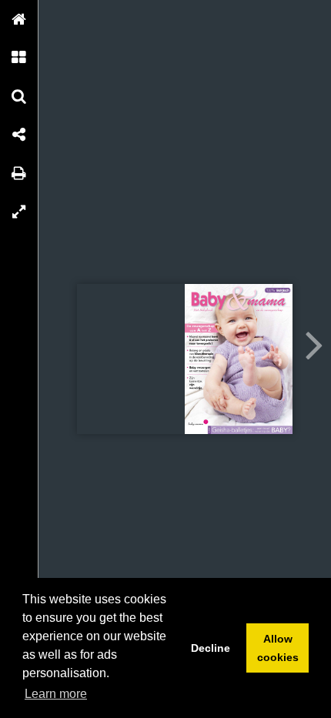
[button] (19, 19)
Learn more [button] (56, 693)
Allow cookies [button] (278, 648)
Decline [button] (210, 648)
